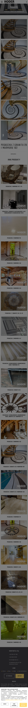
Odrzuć (4, 704)
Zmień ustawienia (14, 704)
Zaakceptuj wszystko (23, 704)
